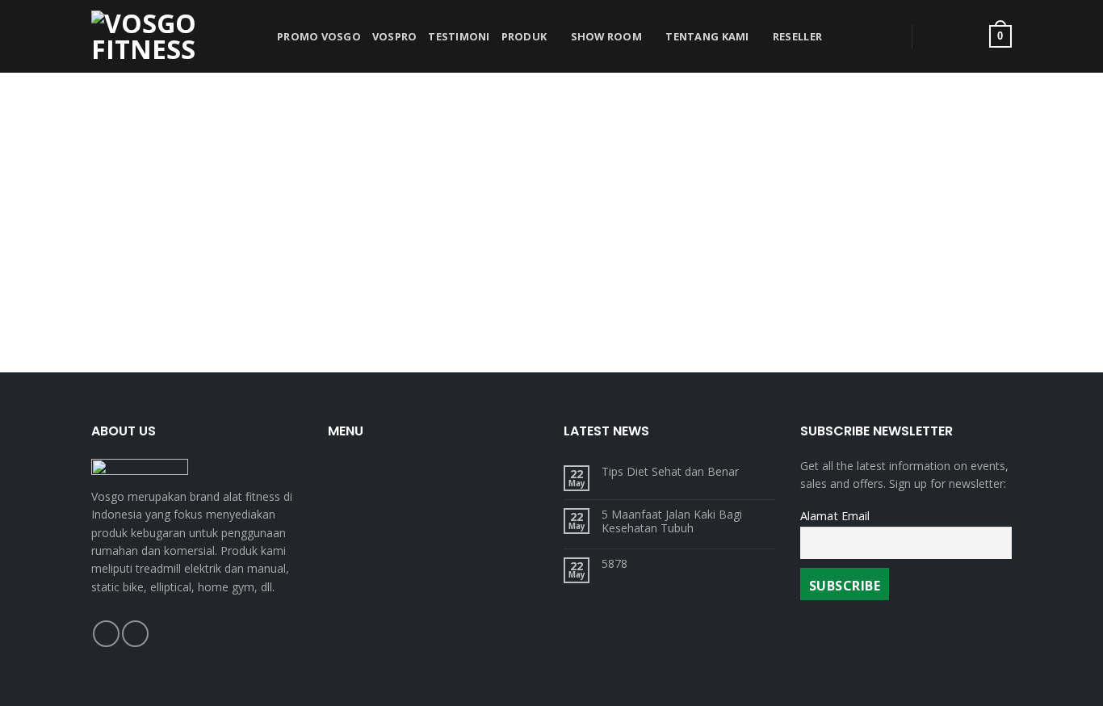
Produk (524, 36)
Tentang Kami (707, 36)
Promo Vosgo (319, 36)
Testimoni (458, 36)
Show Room (606, 36)
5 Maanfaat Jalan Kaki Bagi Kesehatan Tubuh (672, 522)
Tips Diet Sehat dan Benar (670, 472)
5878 (614, 564)
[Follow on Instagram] (135, 633)
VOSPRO (394, 36)
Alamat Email (835, 515)
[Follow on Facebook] (106, 633)
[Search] (880, 36)
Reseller (797, 36)
